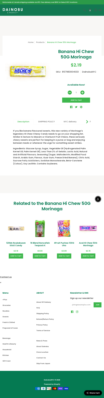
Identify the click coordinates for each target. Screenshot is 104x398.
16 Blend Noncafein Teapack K (40, 244)
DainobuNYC (89, 71)
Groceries (7, 305)
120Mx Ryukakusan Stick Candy (16, 244)
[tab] (23, 121)
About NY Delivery (43, 302)
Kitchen (6, 355)
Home (30, 42)
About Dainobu (42, 346)
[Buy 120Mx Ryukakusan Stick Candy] (16, 228)
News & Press (41, 341)
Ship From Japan (43, 363)
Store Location (42, 352)
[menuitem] (84, 10)
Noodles (6, 311)
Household (7, 350)
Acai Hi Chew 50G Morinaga (88, 244)
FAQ (38, 308)
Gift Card (6, 361)
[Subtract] (70, 93)
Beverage (6, 338)
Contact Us (41, 358)
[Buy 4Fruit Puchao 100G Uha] (64, 228)
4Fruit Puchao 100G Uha (64, 244)
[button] (84, 10)
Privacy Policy (42, 325)
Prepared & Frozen (10, 328)
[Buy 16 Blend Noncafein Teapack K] (40, 228)
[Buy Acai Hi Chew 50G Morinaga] (88, 228)
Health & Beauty (9, 344)
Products (40, 42)
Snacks (5, 317)
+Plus (5, 300)
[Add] (82, 93)
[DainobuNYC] (13, 10)
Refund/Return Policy (45, 319)
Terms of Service (43, 330)
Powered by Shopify (52, 384)
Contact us (6, 277)
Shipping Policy (42, 313)
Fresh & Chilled (9, 322)
